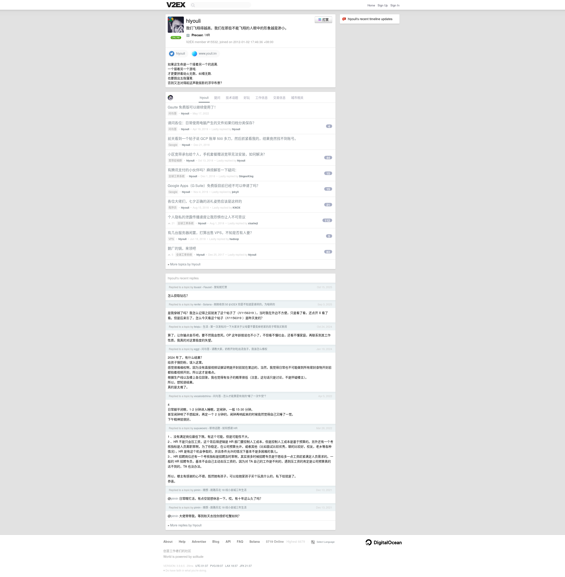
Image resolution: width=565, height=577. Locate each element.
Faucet (207, 287)
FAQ (240, 541)
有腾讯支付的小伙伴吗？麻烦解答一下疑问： (203, 169)
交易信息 (279, 97)
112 (327, 220)
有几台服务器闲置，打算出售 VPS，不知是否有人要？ (211, 232)
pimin (197, 490)
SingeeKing (246, 176)
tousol (197, 287)
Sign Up (383, 5)
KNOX (236, 207)
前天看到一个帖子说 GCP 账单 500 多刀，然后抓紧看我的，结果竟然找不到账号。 (233, 138)
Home (371, 5)
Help (182, 541)
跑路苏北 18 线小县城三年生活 (228, 490)
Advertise (199, 541)
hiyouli (179, 53)
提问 (217, 97)
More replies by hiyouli (186, 525)
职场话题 (214, 428)
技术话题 (232, 97)
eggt (196, 349)
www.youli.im (207, 53)
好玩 (247, 97)
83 (328, 251)
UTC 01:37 (201, 565)
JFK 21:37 (246, 565)
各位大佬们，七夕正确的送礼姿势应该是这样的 (205, 201)
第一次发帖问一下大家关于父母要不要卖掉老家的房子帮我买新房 (248, 326)
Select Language (325, 541)
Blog (215, 541)
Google (173, 145)
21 (328, 204)
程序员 (173, 207)
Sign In (394, 5)
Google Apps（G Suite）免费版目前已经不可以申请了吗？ (214, 185)
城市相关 (297, 97)
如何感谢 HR (229, 428)
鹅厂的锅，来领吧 (182, 248)
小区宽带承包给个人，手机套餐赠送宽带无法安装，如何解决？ (217, 154)
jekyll (235, 192)
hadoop (234, 239)
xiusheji (253, 223)
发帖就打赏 (220, 287)
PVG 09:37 (216, 565)
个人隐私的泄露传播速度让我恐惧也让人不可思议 (206, 216)
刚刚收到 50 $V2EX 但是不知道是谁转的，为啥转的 (244, 304)
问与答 (173, 113)
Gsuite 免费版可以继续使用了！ (193, 107)
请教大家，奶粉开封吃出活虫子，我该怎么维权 (239, 349)
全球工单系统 (177, 176)
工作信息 (261, 97)
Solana (207, 304)
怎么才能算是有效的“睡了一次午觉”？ (245, 396)
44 (328, 157)
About (168, 541)
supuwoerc (200, 428)
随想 (205, 490)
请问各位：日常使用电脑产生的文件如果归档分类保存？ (212, 122)
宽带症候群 (175, 160)
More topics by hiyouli (185, 264)
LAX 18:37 (231, 565)
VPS (171, 239)
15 (328, 173)
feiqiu (197, 326)
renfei (197, 304)
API (228, 541)
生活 (205, 326)
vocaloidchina (202, 396)
